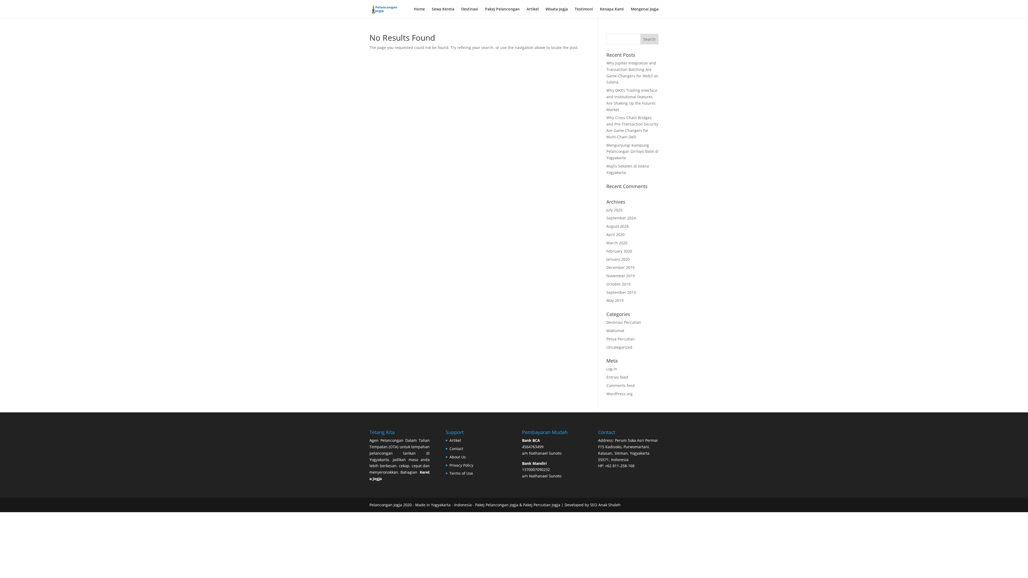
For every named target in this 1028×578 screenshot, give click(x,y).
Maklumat (615, 330)
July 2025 (614, 209)
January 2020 (618, 259)
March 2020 (617, 242)
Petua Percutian (620, 338)
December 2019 (620, 267)
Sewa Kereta (443, 9)
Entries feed (617, 377)
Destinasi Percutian (623, 322)
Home (419, 9)
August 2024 (617, 226)
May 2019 (614, 300)
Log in (611, 368)
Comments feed (620, 385)
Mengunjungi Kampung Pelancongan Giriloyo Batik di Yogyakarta (632, 152)
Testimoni (584, 9)
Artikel (533, 9)
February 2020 (619, 251)
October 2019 (618, 284)
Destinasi (469, 9)
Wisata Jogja (557, 9)
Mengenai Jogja (645, 9)
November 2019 (620, 275)
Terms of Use (461, 473)
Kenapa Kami (612, 9)
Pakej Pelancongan (502, 9)
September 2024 (621, 217)
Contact (456, 448)
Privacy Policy (461, 465)
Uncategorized (619, 347)
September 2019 (621, 292)
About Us (457, 456)
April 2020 (615, 234)
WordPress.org (619, 393)
